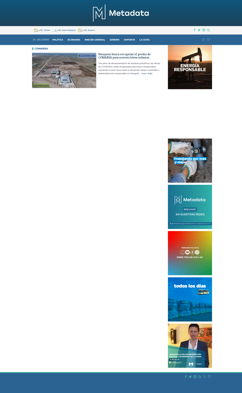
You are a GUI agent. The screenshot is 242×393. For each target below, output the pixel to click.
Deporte (129, 39)
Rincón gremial (95, 39)
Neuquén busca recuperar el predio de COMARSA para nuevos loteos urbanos (124, 55)
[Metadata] (121, 13)
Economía (74, 39)
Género (114, 39)
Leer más (147, 73)
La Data (144, 39)
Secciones (43, 39)
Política (57, 39)
